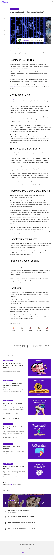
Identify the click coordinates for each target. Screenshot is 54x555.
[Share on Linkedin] (4, 37)
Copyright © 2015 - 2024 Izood (27, 552)
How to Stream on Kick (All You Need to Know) (41, 346)
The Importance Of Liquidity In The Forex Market (13, 428)
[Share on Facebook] (4, 27)
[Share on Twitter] (4, 30)
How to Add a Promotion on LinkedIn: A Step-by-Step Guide (22, 534)
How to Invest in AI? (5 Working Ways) (12, 404)
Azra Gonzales (26, 40)
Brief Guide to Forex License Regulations (11, 447)
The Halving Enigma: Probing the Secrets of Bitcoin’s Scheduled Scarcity (12, 385)
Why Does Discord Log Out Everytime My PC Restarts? (21, 516)
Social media (12, 500)
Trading (12, 99)
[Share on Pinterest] (4, 34)
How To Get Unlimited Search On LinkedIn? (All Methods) (21, 528)
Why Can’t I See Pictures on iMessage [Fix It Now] (20, 346)
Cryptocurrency (8, 360)
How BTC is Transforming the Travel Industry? (13, 467)
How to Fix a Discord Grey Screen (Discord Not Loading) (21, 522)
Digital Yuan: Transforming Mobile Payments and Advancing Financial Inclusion (13, 365)
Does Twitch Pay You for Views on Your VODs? (19, 510)
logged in (11, 484)
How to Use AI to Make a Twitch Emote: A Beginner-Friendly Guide (27, 503)
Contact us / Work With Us (27, 544)
